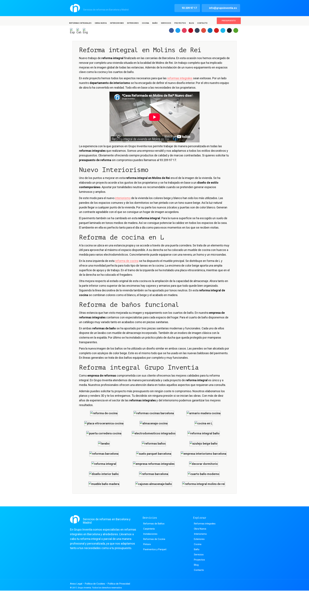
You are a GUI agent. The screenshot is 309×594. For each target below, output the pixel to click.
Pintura (147, 544)
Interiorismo (117, 23)
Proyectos (180, 23)
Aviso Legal (76, 583)
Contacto (202, 23)
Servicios (166, 23)
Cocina (145, 23)
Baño (155, 23)
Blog (191, 23)
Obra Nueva (101, 23)
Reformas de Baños (153, 523)
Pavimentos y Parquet (154, 549)
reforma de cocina (126, 261)
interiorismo (123, 198)
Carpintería (149, 528)
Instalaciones (150, 533)
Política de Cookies (95, 583)
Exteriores (133, 23)
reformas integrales (179, 78)
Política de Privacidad (119, 583)
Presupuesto (229, 21)
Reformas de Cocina (154, 539)
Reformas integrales (80, 23)
